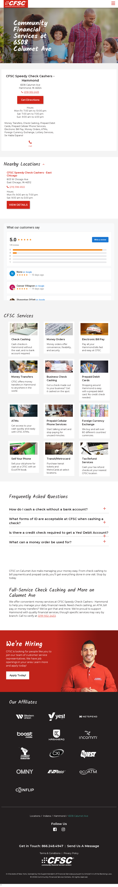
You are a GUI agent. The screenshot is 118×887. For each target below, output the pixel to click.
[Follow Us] (55, 831)
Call (30, 146)
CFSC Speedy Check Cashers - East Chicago (29, 174)
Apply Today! (18, 675)
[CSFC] (16, 4)
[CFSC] (58, 861)
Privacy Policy (71, 853)
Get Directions (30, 99)
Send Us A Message (83, 846)
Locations (35, 816)
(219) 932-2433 (47, 615)
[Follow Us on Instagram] (63, 831)
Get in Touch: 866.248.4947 (41, 846)
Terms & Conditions (50, 853)
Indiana (47, 816)
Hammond (59, 816)
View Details (18, 204)
